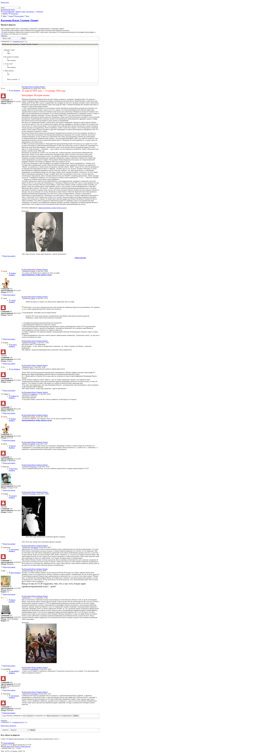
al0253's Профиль (12, 447)
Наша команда (7, 746)
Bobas (32, 598)
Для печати (14, 13)
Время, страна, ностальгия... (25, 11)
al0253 (33, 444)
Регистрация (19, 16)
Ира (32, 571)
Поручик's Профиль (13, 469)
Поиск (11, 16)
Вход (27, 16)
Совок (33, 298)
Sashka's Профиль (12, 274)
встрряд (33, 342)
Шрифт (5, 13)
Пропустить (5, 2)
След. (4, 715)
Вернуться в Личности (8, 726)
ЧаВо (4, 16)
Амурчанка (34, 547)
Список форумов (8, 11)
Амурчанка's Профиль (14, 550)
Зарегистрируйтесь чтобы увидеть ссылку (52, 208)
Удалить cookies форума (22, 746)
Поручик (34, 467)
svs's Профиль (15, 90)
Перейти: (5, 730)
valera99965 (34, 669)
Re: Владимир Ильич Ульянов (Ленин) (35, 269)
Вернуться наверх (9, 256)
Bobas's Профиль (12, 600)
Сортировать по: (40, 715)
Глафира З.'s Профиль (14, 397)
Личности (39, 11)
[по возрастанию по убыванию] (70, 715)
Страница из (18, 41)
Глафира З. (34, 394)
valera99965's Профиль (14, 672)
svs (32, 88)
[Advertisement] (50, 263)
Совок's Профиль (12, 301)
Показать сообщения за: (15, 715)
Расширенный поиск (8, 9)
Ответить (4, 36)
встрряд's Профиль (13, 345)
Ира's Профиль (15, 573)
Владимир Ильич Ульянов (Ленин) (19, 20)
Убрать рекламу (80, 258)
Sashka (33, 271)
